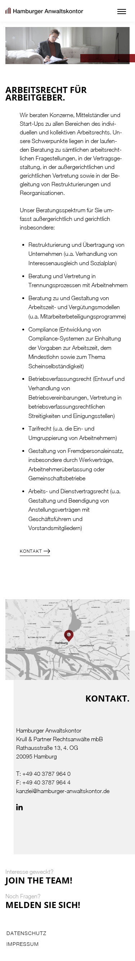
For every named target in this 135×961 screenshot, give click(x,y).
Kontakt (31, 551)
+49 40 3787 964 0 (46, 773)
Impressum (22, 944)
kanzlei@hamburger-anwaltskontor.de (62, 791)
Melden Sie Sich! (42, 905)
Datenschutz (26, 933)
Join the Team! (38, 880)
